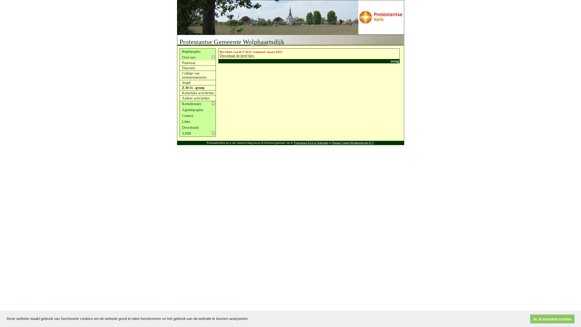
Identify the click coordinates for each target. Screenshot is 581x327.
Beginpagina (191, 51)
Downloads (190, 127)
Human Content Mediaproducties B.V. (353, 142)
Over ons (188, 57)
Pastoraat (188, 63)
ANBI (186, 133)
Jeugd (186, 82)
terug (395, 61)
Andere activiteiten (196, 98)
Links (186, 122)
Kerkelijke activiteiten (198, 93)
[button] (250, 319)
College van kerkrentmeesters (194, 75)
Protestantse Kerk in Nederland (311, 142)
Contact (187, 116)
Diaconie (188, 68)
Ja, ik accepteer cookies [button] (552, 319)
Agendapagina (192, 110)
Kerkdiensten (192, 104)
